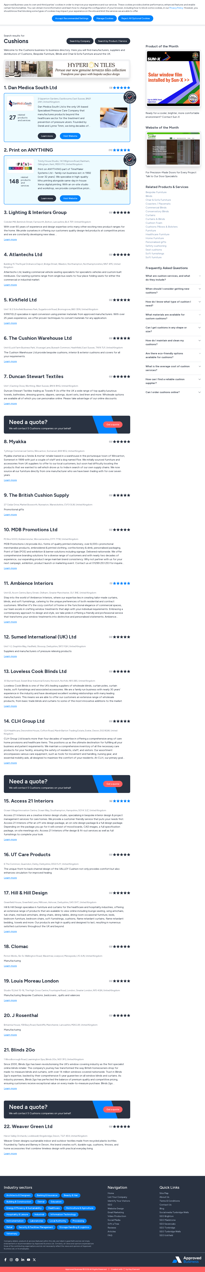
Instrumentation (15, 1220)
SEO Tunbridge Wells (170, 1231)
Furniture (151, 230)
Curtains (150, 215)
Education (56, 1201)
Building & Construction (18, 1201)
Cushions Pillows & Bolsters (162, 226)
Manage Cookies (104, 18)
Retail (9, 1227)
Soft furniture (154, 257)
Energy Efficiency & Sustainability (24, 1208)
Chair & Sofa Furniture (158, 199)
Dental (40, 1201)
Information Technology (63, 1214)
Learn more (47, 136)
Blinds (149, 196)
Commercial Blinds (156, 207)
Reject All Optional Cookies (135, 18)
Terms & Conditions (170, 1201)
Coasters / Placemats (158, 203)
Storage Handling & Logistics (74, 1227)
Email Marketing (116, 1212)
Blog (162, 1208)
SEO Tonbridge (167, 1227)
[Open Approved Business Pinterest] (17, 1259)
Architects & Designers (18, 1195)
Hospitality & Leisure (17, 1214)
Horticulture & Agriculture (79, 1208)
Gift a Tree (113, 1224)
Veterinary (11, 1233)
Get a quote (113, 424)
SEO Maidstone (168, 1220)
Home (111, 1193)
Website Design (116, 1208)
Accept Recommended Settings (71, 18)
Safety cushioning (156, 245)
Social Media (114, 1220)
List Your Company (117, 1197)
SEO (110, 1204)
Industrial (39, 1214)
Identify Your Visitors (119, 1201)
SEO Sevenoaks (168, 1224)
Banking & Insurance (47, 1195)
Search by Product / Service (112, 41)
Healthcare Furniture (157, 234)
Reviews (112, 1227)
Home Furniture (155, 238)
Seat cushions (154, 249)
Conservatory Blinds (157, 211)
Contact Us (166, 1204)
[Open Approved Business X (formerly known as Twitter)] (34, 1259)
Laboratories (36, 1220)
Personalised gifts (156, 242)
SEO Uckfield (166, 1235)
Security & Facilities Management (36, 1227)
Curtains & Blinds (155, 219)
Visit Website (70, 136)
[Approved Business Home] (186, 1260)
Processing (78, 1220)
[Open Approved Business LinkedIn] (22, 1259)
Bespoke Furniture (156, 192)
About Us (164, 1197)
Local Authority (58, 1220)
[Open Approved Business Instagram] (11, 1259)
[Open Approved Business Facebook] (5, 1259)
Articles (112, 1231)
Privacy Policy (176, 8)
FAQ (110, 1235)
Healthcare (54, 1208)
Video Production (117, 1216)
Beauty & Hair (71, 1195)
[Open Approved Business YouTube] (28, 1259)
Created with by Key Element (125, 1269)
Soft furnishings (155, 253)
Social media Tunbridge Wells (174, 1212)
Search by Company (80, 41)
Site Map (164, 1193)
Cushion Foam (154, 222)
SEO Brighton (167, 1216)
